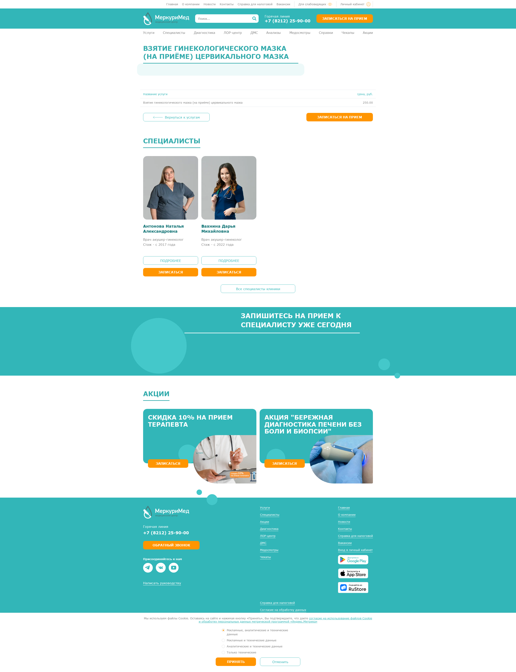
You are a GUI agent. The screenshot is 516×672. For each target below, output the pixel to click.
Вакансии (283, 4)
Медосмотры (299, 32)
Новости (210, 4)
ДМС (254, 32)
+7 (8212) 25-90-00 (287, 21)
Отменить (280, 662)
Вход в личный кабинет (355, 550)
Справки (326, 32)
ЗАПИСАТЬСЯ (168, 463)
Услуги (148, 32)
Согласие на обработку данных (283, 610)
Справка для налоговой (255, 4)
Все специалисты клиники (258, 289)
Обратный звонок (171, 545)
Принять (236, 662)
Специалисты (174, 32)
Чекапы (348, 32)
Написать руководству (162, 583)
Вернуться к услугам (182, 117)
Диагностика (204, 32)
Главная (172, 4)
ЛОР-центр (233, 32)
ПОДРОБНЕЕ (170, 261)
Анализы (273, 32)
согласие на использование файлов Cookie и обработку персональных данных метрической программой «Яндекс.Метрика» (285, 620)
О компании (191, 4)
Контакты (227, 4)
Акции (368, 32)
